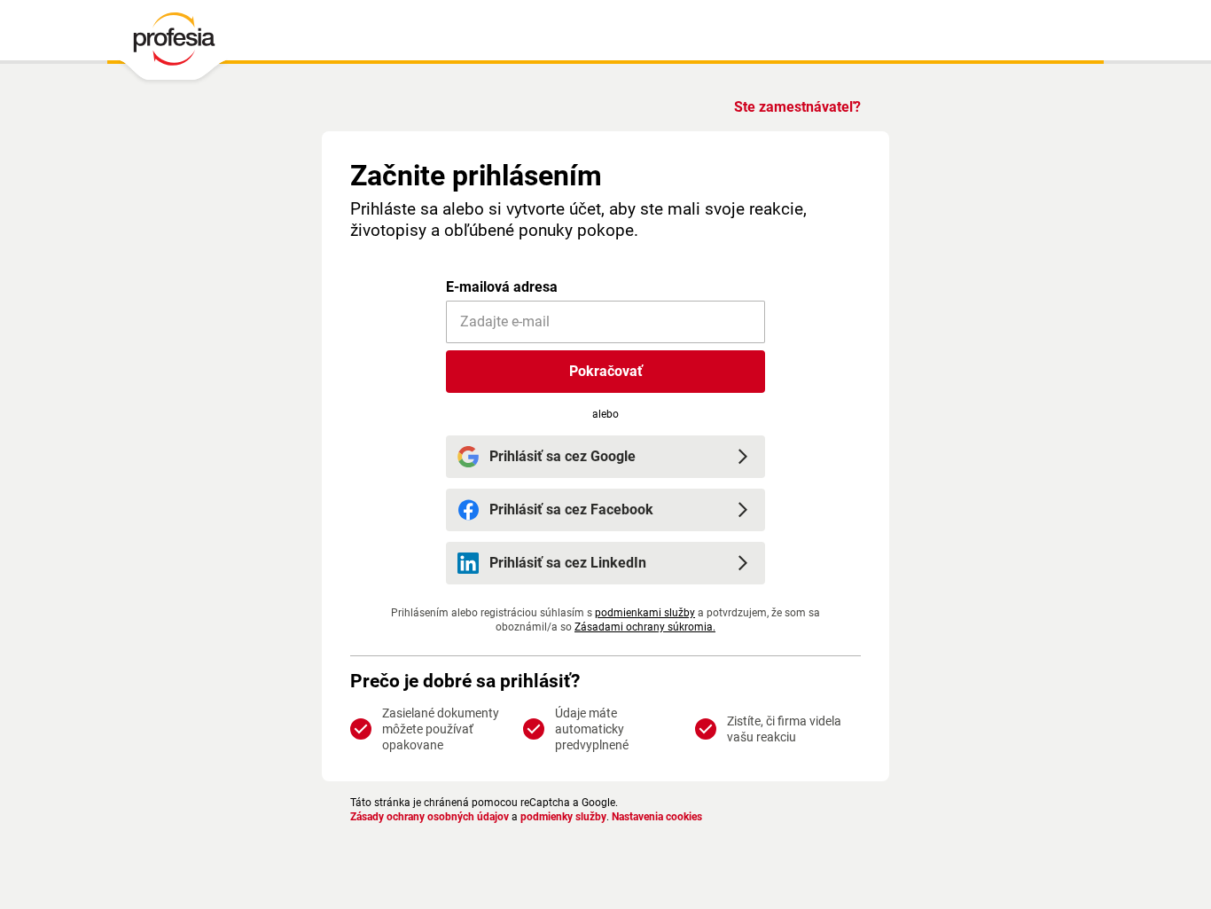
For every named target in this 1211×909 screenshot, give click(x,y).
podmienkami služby (645, 613)
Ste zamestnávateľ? (797, 106)
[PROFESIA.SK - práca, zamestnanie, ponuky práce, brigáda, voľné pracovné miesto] (173, 43)
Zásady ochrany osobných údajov (429, 817)
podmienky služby (563, 817)
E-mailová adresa (502, 286)
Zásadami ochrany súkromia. (644, 627)
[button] (605, 371)
